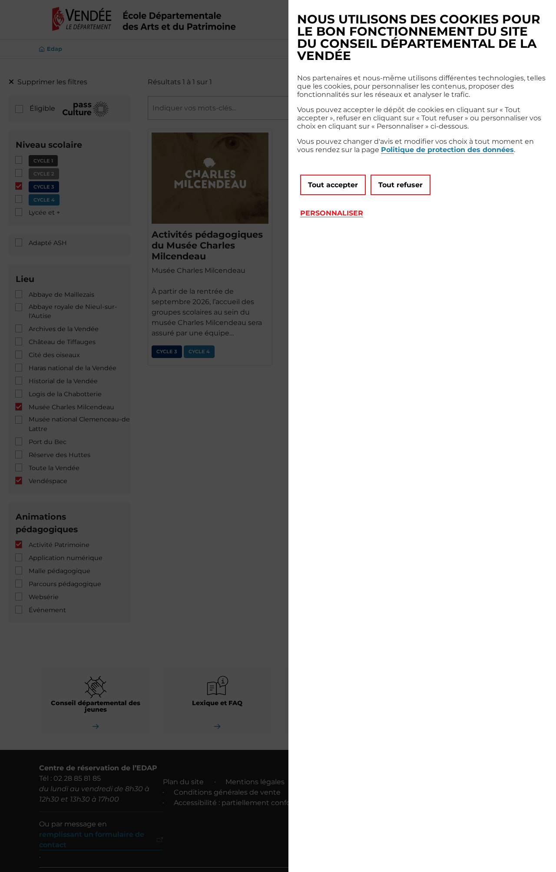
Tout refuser (400, 185)
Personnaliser (331, 213)
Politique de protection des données (447, 150)
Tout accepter (333, 185)
